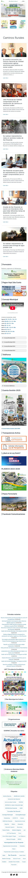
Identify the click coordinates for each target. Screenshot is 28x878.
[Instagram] (17, 875)
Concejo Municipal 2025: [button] (9, 337)
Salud (3, 855)
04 (6, 319)
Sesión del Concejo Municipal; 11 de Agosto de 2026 (14, 661)
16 (10, 323)
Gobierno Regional (16, 830)
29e (15, 327)
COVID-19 (15, 818)
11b (10, 319)
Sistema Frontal (16, 858)
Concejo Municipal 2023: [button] (9, 346)
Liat (24, 830)
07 (5, 327)
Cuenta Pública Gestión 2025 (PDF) (11, 428)
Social (24, 858)
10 (8, 329)
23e (13, 323)
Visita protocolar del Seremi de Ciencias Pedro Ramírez (14, 647)
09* (8, 327)
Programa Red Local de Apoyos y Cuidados (14, 851)
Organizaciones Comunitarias (10, 846)
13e (13, 319)
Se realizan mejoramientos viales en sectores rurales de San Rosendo (13, 138)
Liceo (19, 833)
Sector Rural (22, 855)
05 (5, 325)
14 (10, 321)
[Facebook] (11, 875)
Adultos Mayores (7, 796)
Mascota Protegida (10, 839)
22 (8, 333)
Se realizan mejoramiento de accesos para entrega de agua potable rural (13, 245)
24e (13, 331)
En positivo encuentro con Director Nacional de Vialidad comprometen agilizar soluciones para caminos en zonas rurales (13, 63)
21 (12, 321)
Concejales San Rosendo (13, 811)
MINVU (19, 839)
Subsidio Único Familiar (14, 861)
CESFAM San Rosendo (11, 808)
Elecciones (19, 827)
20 (5, 333)
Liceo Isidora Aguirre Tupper (9, 836)
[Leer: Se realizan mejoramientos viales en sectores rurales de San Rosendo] (14, 126)
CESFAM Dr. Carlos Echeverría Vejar (14, 805)
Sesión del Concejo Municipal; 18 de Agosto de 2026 (14, 631)
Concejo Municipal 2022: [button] (9, 350)
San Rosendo (12, 855)
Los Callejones (22, 836)
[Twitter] (14, 875)
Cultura (22, 818)
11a (8, 319)
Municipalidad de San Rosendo (13, 842)
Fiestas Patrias (5, 830)
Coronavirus (7, 818)
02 (5, 323)
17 (10, 329)
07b (7, 321)
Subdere (4, 861)
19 (9, 325)
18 (15, 319)
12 (7, 325)
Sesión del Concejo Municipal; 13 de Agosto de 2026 (14, 654)
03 (6, 329)
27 (10, 333)
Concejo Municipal (7, 814)
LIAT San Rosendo (11, 833)
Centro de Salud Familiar (10, 802)
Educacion (20, 824)
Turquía (24, 861)
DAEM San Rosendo (7, 821)
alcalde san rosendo (19, 796)
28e (15, 321)
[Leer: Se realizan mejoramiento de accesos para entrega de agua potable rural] (14, 234)
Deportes (7, 824)
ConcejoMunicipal (20, 814)
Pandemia (22, 846)
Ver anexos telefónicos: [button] (9, 385)
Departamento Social (20, 821)
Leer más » (5, 78)
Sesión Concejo (6, 858)
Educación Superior (9, 827)
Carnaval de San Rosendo (14, 799)
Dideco (13, 824)
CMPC (21, 808)
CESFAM (21, 802)
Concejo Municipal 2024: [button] (9, 342)
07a (5, 321)
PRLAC (13, 849)
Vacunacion (14, 864)
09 (7, 323)
